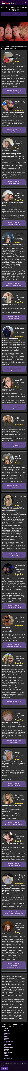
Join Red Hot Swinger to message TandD (14, 702)
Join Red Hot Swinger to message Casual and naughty (14, 823)
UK (22, 1024)
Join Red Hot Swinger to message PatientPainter (14, 555)
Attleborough (7, 1044)
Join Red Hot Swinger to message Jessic (14, 407)
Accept (4, 1068)
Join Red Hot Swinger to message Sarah (14, 182)
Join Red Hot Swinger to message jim (14, 741)
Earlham (6, 1036)
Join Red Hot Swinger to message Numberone (14, 645)
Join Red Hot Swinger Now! (14, 14)
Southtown (6, 1031)
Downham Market (8, 1047)
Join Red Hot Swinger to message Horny (14, 91)
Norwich (6, 1028)
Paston (5, 1039)
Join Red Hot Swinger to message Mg (14, 486)
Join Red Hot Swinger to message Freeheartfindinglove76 (14, 965)
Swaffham (6, 1049)
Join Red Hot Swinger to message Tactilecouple (14, 606)
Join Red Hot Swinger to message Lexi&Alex (14, 223)
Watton (6, 1053)
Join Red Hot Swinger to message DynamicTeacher (14, 284)
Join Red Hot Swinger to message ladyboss (14, 864)
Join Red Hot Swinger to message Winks (14, 317)
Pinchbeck (6, 1038)
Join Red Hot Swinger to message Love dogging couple (14, 913)
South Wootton (8, 1052)
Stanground (7, 1033)
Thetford (6, 1035)
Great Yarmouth (8, 1058)
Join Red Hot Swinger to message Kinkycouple (14, 369)
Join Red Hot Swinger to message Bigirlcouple (14, 130)
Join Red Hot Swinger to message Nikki (14, 445)
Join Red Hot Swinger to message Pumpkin (14, 784)
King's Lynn (7, 1046)
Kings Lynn (6, 1030)
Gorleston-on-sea (8, 1041)
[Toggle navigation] (25, 2)
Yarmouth (6, 1055)
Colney (5, 1057)
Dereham (6, 1042)
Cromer (6, 1050)
